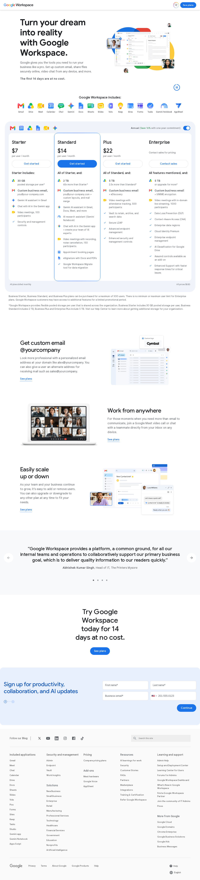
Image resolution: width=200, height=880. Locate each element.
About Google (59, 866)
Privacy (32, 866)
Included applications (23, 754)
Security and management (62, 754)
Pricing (87, 754)
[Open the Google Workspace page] (19, 5)
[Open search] (176, 5)
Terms (44, 866)
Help (96, 866)
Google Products (80, 866)
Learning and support (170, 754)
